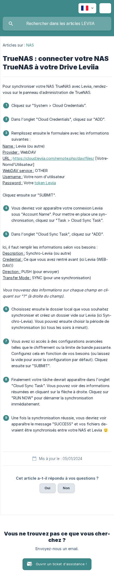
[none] (87, 8)
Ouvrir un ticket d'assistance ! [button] (61, 564)
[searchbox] (57, 24)
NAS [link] (30, 45)
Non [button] (66, 488)
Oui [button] (47, 488)
